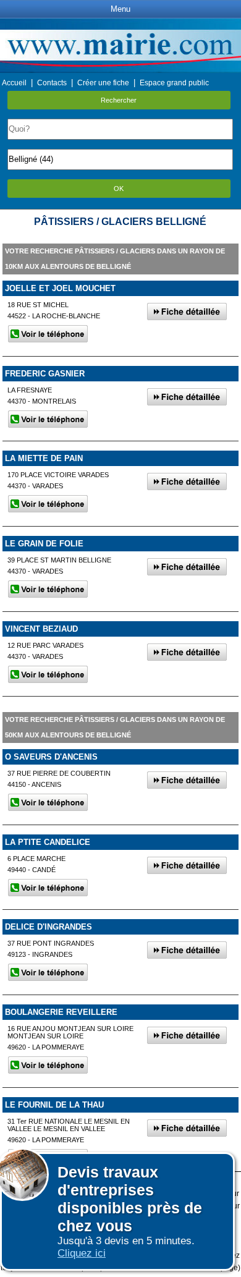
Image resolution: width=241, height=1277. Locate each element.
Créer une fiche (103, 82)
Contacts (52, 82)
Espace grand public (174, 82)
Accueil (14, 82)
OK (119, 188)
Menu (120, 9)
